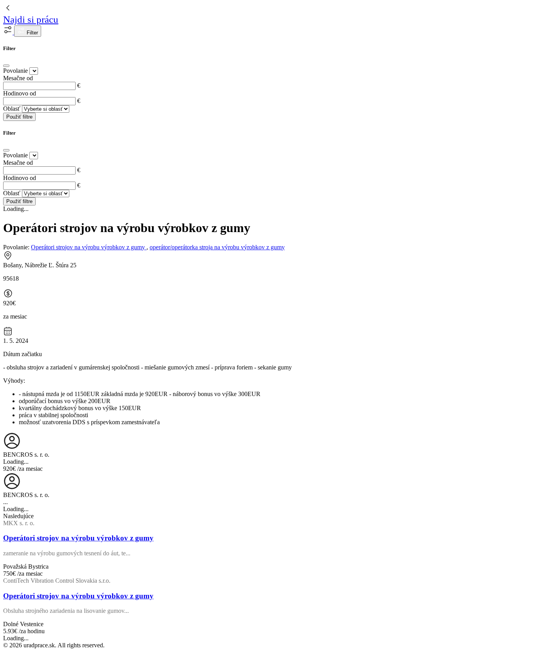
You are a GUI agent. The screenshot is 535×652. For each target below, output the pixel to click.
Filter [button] (31, 33)
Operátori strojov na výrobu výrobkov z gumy (88, 247)
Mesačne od (18, 78)
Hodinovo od (19, 93)
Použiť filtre (19, 117)
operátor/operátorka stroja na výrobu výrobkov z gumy (217, 247)
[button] (8, 32)
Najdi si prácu (30, 19)
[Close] (6, 66)
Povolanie (15, 70)
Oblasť (11, 108)
